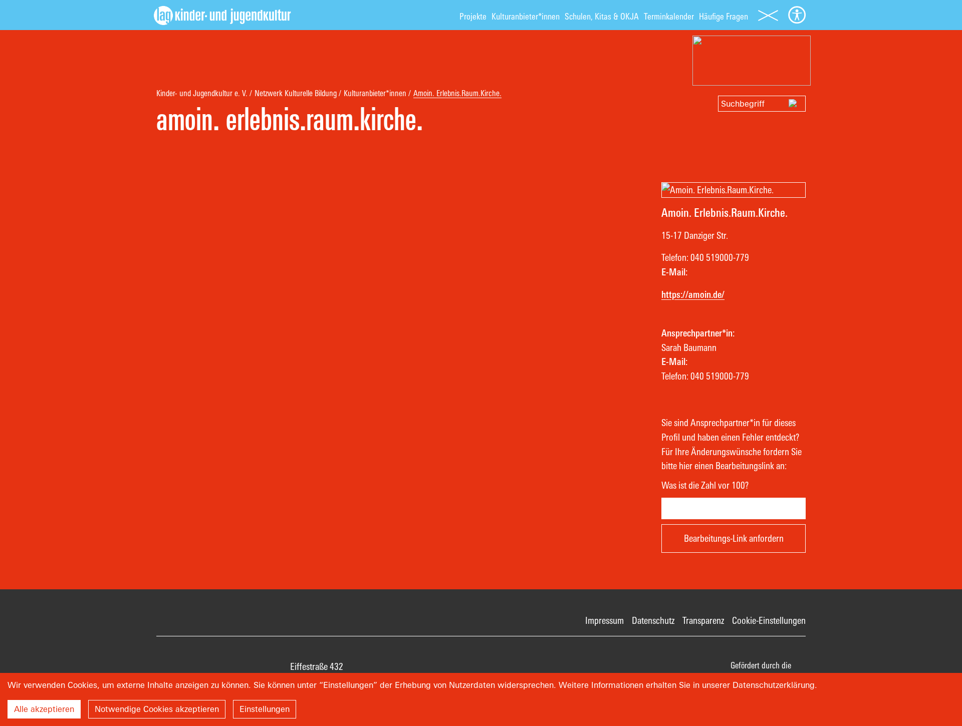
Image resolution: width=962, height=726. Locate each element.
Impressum (604, 620)
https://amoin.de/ (693, 294)
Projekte (473, 16)
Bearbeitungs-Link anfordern (734, 538)
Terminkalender (669, 16)
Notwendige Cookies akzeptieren (157, 709)
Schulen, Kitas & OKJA (602, 16)
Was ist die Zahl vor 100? (705, 485)
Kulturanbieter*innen (526, 16)
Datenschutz (653, 620)
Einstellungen (264, 709)
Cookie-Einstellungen (769, 620)
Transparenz (703, 620)
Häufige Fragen (723, 16)
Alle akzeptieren (44, 709)
